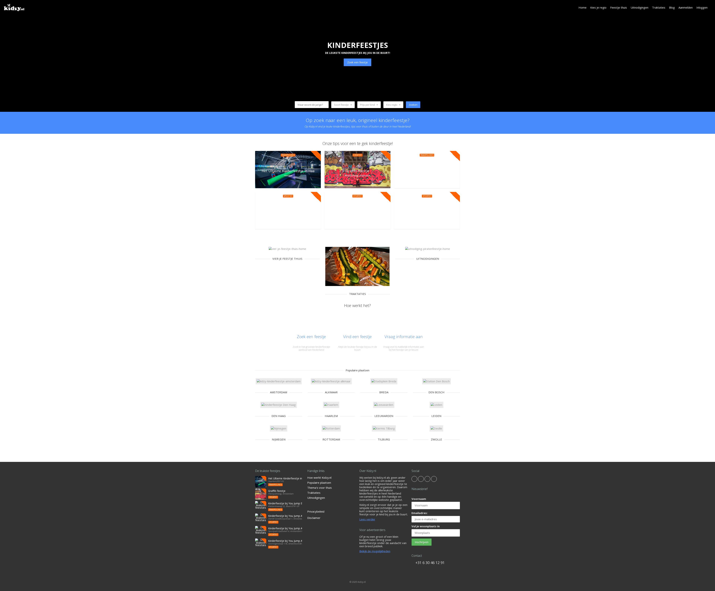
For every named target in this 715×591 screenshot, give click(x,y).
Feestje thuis (618, 7)
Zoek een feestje (357, 62)
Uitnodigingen (639, 7)
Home (583, 7)
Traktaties (658, 7)
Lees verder (367, 519)
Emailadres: (419, 513)
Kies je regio (598, 7)
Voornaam (418, 499)
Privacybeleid (315, 511)
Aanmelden (686, 7)
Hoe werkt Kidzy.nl (319, 477)
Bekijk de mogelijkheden (374, 551)
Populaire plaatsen (319, 482)
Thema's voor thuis (319, 487)
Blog (672, 7)
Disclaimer (313, 518)
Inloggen (702, 7)
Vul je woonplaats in (425, 526)
